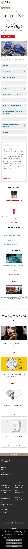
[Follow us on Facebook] (5, 522)
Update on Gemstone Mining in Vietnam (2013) (13, 235)
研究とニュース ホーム (5, 472)
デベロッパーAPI (18, 499)
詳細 (14, 352)
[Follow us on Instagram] (15, 522)
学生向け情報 (18, 482)
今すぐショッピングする (14, 445)
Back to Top (14, 454)
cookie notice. (6, 534)
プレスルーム (4, 492)
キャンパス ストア (5, 487)
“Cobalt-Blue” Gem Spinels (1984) (11, 244)
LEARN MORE (14, 383)
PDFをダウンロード (8, 36)
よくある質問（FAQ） (5, 490)
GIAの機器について (5, 482)
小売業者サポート (5, 485)
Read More (14, 222)
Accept (14, 543)
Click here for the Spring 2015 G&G (14, 200)
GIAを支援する (18, 494)
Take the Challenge (14, 274)
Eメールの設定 (4, 509)
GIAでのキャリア (18, 487)
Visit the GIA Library (14, 303)
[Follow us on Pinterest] (19, 522)
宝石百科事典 (3, 467)
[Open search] (21, 2)
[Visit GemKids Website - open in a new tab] (14, 528)
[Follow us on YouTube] (12, 522)
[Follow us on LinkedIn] (9, 522)
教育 (2, 469)
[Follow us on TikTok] (22, 522)
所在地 (16, 490)
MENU (25, 2)
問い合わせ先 (18, 497)
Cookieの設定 (3, 512)
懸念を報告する (18, 492)
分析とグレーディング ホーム (6, 474)
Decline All (14, 546)
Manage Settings (14, 540)
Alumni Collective (4, 498)
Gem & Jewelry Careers (20, 485)
